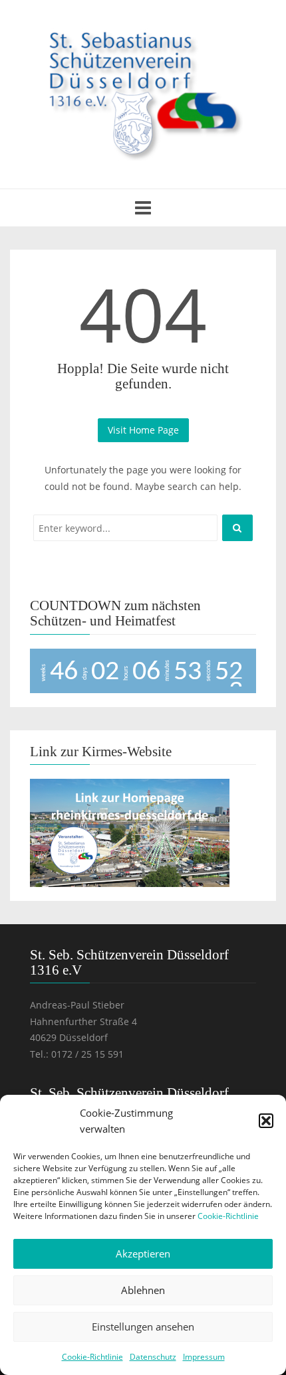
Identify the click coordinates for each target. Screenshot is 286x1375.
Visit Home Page (143, 430)
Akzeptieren (143, 1253)
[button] (266, 1120)
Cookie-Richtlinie (228, 1216)
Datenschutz (153, 1356)
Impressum (204, 1356)
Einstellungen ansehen (143, 1326)
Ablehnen (143, 1290)
